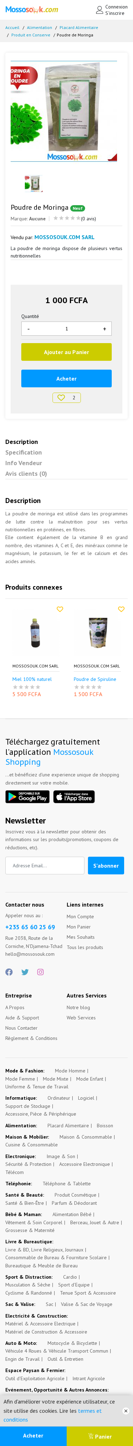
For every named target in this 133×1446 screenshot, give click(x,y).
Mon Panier (79, 927)
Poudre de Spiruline (95, 679)
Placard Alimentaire (79, 27)
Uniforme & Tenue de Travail (36, 1086)
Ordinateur (59, 1098)
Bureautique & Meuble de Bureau (41, 1265)
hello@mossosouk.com (30, 954)
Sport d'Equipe (74, 1285)
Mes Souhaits (81, 937)
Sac (49, 1304)
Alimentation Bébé (72, 1214)
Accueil (12, 27)
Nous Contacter (21, 1028)
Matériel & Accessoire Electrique (40, 1323)
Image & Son (60, 1156)
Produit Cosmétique (75, 1195)
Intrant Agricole (88, 1378)
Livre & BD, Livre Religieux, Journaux (44, 1250)
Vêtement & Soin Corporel (33, 1222)
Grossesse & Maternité (30, 1230)
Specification (23, 452)
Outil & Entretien (65, 1359)
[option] (66, 111)
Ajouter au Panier (66, 351)
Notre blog (78, 1007)
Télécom (14, 1172)
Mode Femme (20, 1079)
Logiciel (86, 1098)
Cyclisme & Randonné (28, 1293)
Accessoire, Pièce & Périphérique (40, 1114)
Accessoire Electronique (84, 1164)
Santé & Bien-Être (24, 1203)
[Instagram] (40, 972)
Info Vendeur (23, 463)
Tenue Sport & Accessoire (88, 1293)
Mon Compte (80, 916)
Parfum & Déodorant (74, 1203)
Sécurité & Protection (28, 1164)
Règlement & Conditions (31, 1038)
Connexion (116, 7)
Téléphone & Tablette (67, 1183)
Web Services (81, 1017)
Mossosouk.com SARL (35, 666)
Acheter (33, 1435)
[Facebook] (9, 972)
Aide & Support (22, 1017)
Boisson (105, 1125)
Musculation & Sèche (27, 1285)
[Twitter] (25, 972)
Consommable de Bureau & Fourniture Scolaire (56, 1257)
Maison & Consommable (86, 1137)
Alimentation (39, 27)
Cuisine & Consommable (31, 1144)
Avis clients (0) (26, 473)
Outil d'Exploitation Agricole (35, 1378)
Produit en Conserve (30, 34)
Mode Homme (70, 1071)
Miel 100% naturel (32, 679)
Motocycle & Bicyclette (72, 1343)
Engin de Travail (22, 1359)
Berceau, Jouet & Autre (94, 1222)
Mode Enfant (89, 1079)
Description (21, 442)
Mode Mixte (55, 1079)
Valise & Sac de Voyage (86, 1304)
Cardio (70, 1277)
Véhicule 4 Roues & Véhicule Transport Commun (56, 1351)
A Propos (14, 1007)
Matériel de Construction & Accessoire (46, 1332)
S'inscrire (114, 13)
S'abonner (106, 865)
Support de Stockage (27, 1106)
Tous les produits (85, 947)
